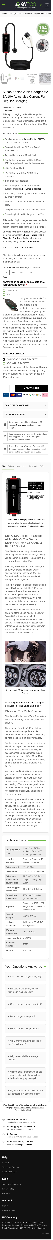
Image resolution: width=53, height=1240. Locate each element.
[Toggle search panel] (41, 5)
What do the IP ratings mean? (24, 1028)
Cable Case (21, 425)
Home (4, 14)
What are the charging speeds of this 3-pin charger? (24, 1042)
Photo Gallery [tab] (8, 466)
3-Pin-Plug (30, 1110)
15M (30, 272)
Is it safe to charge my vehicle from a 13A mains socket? (23, 990)
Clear (5, 277)
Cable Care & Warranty (17, 405)
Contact (5, 1163)
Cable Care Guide (10, 1172)
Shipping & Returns (10, 1167)
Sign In (5, 1206)
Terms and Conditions (11, 1184)
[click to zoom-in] (25, 46)
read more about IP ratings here (22, 331)
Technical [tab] (33, 466)
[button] (46, 5)
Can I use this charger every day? (26, 976)
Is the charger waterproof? (22, 1016)
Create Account (8, 1210)
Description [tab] (21, 466)
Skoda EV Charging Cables (35, 14)
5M (6, 272)
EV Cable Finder (30, 241)
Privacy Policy (8, 1189)
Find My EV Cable (15, 14)
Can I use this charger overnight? (26, 1004)
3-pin (23, 1110)
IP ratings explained (31, 189)
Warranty (6, 1193)
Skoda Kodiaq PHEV (33, 139)
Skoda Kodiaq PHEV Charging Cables (29, 1108)
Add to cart (31, 388)
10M (21, 272)
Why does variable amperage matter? (23, 1058)
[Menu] (6, 5)
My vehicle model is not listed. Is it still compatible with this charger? (25, 1092)
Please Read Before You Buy (18, 248)
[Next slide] (47, 46)
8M (13, 272)
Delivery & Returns (15, 414)
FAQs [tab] (42, 466)
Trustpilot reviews (24, 1145)
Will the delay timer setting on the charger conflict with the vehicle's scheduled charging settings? (25, 1075)
